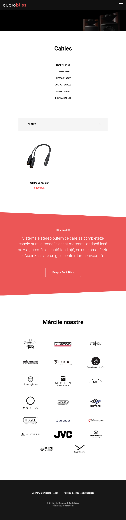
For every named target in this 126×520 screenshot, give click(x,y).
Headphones (63, 95)
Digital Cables (63, 128)
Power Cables (63, 122)
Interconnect (63, 109)
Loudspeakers (63, 102)
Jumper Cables (63, 115)
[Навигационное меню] (121, 4)
